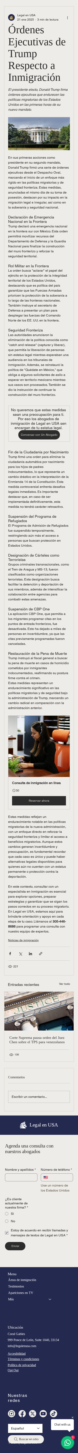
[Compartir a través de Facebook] (10, 954)
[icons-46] (32, 1413)
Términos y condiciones (23, 1359)
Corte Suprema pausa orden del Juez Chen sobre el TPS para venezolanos (37, 1040)
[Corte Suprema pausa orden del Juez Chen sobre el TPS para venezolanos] (39, 1011)
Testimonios (16, 1286)
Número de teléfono (56, 1170)
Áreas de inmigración (22, 1280)
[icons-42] (22, 1413)
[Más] (50, 1299)
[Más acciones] (67, 17)
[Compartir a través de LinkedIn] (30, 954)
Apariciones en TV (20, 1293)
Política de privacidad (22, 1365)
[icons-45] (11, 1413)
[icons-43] (53, 1413)
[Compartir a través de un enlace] (41, 954)
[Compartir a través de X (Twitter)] (20, 954)
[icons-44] (43, 1413)
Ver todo (64, 983)
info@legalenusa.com (22, 1346)
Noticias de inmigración (23, 940)
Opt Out (13, 1370)
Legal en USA (44, 1125)
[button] (39, 762)
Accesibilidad (17, 1353)
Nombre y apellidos (20, 1170)
